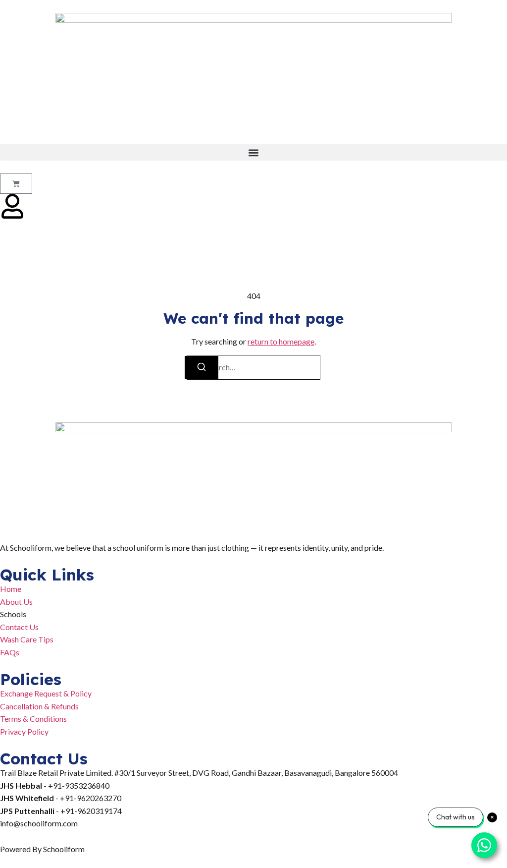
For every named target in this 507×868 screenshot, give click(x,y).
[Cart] (16, 184)
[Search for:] (253, 367)
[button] (253, 152)
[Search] (201, 367)
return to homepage (281, 341)
